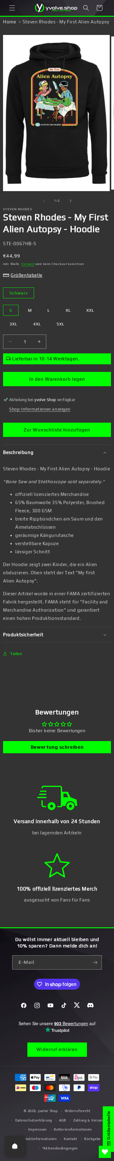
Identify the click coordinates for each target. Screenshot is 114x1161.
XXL (90, 310)
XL (68, 310)
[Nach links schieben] (43, 201)
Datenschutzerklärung (33, 1120)
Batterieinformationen (73, 1129)
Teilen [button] (16, 653)
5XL (60, 323)
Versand (27, 264)
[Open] (15, 1146)
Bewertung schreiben (57, 747)
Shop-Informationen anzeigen (39, 409)
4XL (37, 323)
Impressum (37, 1129)
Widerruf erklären (57, 1049)
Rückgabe (92, 1139)
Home (9, 21)
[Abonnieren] (95, 962)
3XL (13, 323)
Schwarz (18, 292)
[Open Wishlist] (105, 1152)
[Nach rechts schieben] (70, 201)
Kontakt (70, 1139)
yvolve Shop (48, 1111)
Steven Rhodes (17, 209)
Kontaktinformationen (38, 1139)
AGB (62, 1120)
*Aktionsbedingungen (60, 1148)
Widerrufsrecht (77, 1111)
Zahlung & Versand (89, 1120)
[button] (12, 8)
